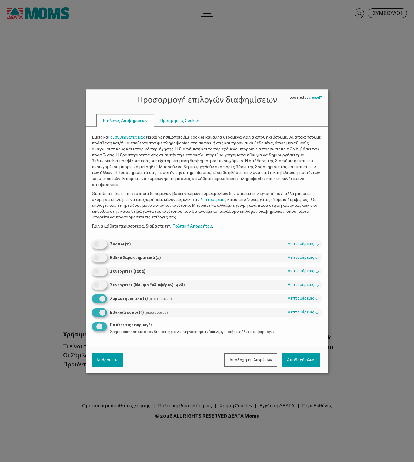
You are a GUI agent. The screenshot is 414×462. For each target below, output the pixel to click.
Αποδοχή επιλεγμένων (250, 360)
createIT (315, 97)
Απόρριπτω (107, 360)
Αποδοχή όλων (301, 360)
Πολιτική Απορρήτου (192, 226)
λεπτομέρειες (303, 244)
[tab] (125, 120)
